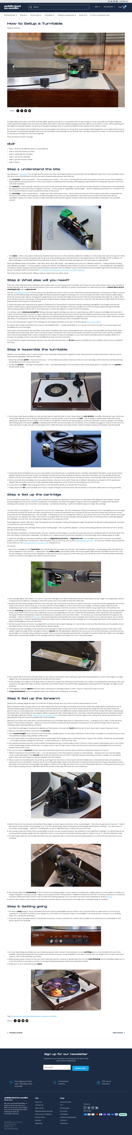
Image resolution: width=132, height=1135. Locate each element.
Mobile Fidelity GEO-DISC (84, 541)
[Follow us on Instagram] (114, 1)
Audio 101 (82, 15)
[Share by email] (29, 110)
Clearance (64, 1123)
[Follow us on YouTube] (117, 1)
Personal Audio (9, 15)
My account (108, 6)
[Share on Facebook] (17, 110)
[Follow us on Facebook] (109, 1)
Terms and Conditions (43, 1114)
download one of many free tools (35, 543)
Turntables (48, 15)
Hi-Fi (61, 1105)
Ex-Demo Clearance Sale (100, 15)
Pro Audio (63, 1111)
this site (37, 617)
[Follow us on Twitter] (112, 1)
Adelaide (11, 1128)
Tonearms (44, 1016)
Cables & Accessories (65, 15)
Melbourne (13, 1122)
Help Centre (39, 1108)
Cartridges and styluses (31, 1016)
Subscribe (80, 1068)
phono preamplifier (93, 322)
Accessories (16, 1016)
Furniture (63, 1120)
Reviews (38, 1120)
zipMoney (38, 1123)
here (109, 897)
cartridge (33, 499)
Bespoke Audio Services (44, 1111)
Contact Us (123, 1)
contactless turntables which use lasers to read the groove (62, 270)
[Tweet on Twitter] (25, 110)
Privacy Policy (40, 1117)
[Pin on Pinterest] (21, 110)
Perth (9, 1126)
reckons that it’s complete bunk (45, 715)
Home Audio (35, 15)
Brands (22, 15)
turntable (23, 174)
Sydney (10, 1124)
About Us (38, 1102)
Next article (118, 1033)
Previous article (15, 1033)
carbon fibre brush (20, 293)
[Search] (30, 7)
